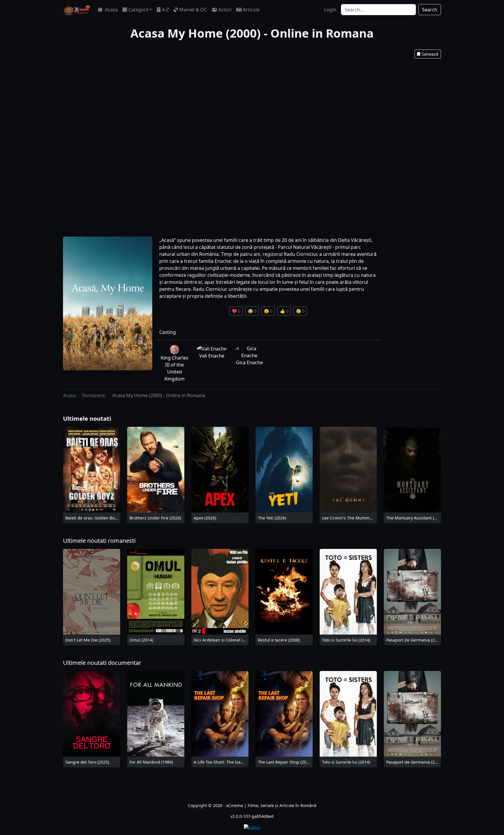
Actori (225, 9)
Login (330, 9)
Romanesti (94, 395)
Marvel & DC (193, 9)
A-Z (165, 9)
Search (429, 9)
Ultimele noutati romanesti (99, 541)
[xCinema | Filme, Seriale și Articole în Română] (76, 9)
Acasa (111, 9)
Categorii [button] (138, 9)
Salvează (429, 54)
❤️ (236, 311)
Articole (251, 9)
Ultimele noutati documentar (102, 663)
